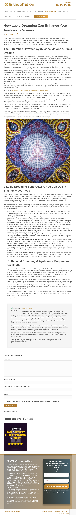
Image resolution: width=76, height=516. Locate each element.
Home (6, 11)
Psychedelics (9, 17)
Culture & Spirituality (22, 17)
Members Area (41, 17)
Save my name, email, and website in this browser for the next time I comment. (32, 401)
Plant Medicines (50, 11)
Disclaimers (45, 511)
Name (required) (9, 379)
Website (6, 394)
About (12, 11)
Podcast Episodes (22, 11)
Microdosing (62, 11)
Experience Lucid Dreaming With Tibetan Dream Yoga (30, 90)
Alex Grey (14, 298)
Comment (7, 359)
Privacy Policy (63, 511)
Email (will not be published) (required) (17, 387)
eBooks (32, 11)
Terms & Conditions (54, 511)
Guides (40, 11)
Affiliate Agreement (67, 513)
